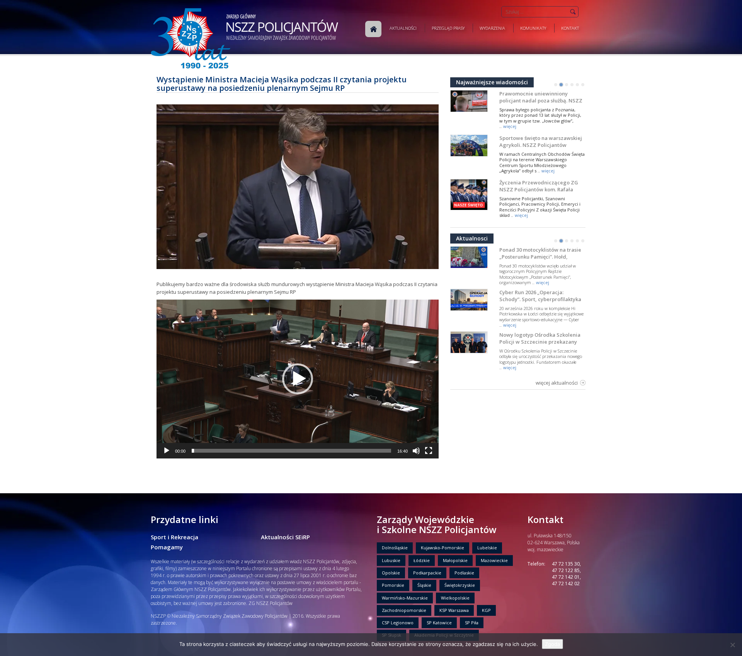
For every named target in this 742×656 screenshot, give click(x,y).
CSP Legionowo (398, 622)
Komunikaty (533, 28)
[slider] (291, 451)
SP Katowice (439, 622)
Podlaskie (464, 573)
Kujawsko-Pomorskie (442, 547)
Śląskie (424, 585)
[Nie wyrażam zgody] (732, 645)
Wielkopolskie (455, 598)
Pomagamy (167, 547)
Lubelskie (487, 547)
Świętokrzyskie (459, 585)
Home (373, 29)
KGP (486, 610)
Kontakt (570, 28)
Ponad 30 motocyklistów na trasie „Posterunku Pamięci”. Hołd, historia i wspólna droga (540, 256)
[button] (297, 378)
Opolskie (391, 573)
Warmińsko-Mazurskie (405, 598)
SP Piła (471, 622)
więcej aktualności (557, 382)
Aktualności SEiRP (285, 537)
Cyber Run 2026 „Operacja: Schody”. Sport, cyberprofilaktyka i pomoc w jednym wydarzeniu (540, 299)
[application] (298, 379)
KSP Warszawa (454, 610)
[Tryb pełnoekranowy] (428, 451)
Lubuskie (391, 560)
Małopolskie (455, 560)
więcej (509, 126)
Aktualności (403, 28)
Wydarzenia (492, 28)
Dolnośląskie (395, 547)
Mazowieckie (494, 560)
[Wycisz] (416, 451)
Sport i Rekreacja (174, 537)
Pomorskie (393, 585)
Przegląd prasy (448, 28)
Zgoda (552, 644)
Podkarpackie (427, 573)
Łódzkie (422, 560)
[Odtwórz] (166, 451)
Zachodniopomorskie (404, 610)
